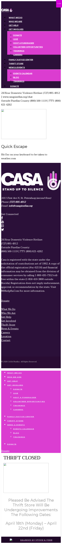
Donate (17, 389)
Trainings (19, 405)
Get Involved (15, 385)
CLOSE (59, 4)
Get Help (12, 381)
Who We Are (14, 377)
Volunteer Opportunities (29, 401)
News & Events (16, 425)
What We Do (14, 373)
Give (15, 393)
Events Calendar (23, 429)
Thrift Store (15, 421)
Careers (18, 409)
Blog (16, 433)
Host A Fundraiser (24, 397)
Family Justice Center (20, 416)
